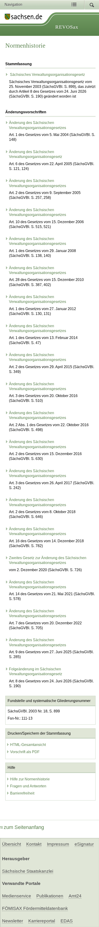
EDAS (67, 920)
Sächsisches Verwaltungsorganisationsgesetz (47, 75)
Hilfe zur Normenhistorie (30, 779)
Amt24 (75, 895)
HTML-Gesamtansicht (28, 745)
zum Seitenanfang (24, 827)
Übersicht (11, 844)
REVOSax (66, 27)
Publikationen (49, 895)
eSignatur (84, 844)
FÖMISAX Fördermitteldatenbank (35, 908)
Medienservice (16, 895)
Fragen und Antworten (28, 786)
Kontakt (33, 844)
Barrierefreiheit (22, 793)
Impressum (58, 844)
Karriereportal (41, 920)
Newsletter (12, 920)
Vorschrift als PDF (25, 752)
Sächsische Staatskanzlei (27, 871)
